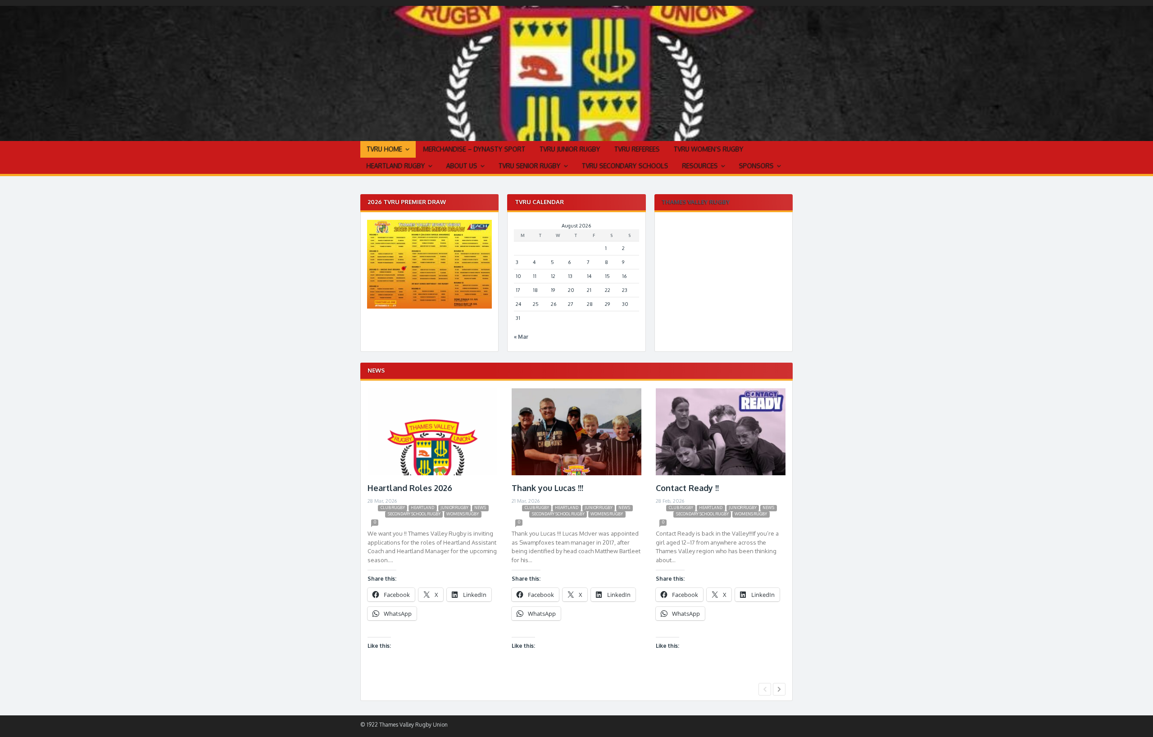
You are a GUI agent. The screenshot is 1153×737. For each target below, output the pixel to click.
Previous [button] (764, 689)
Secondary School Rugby (414, 513)
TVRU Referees (637, 149)
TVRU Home (384, 149)
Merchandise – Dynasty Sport (474, 149)
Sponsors (756, 165)
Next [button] (779, 689)
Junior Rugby (454, 507)
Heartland (422, 507)
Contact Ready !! (687, 488)
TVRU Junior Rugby (570, 149)
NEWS (480, 507)
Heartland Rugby (396, 165)
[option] (432, 533)
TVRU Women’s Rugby (709, 149)
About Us (461, 165)
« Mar (521, 336)
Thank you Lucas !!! (547, 488)
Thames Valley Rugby (696, 201)
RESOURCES (700, 165)
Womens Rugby (462, 513)
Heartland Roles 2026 (410, 488)
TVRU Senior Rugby (530, 165)
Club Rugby (393, 507)
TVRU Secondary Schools (625, 165)
